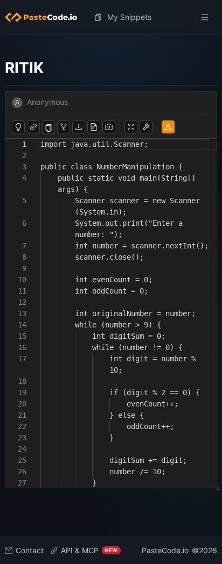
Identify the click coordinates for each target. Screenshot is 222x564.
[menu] (111, 17)
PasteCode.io (165, 550)
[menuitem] (45, 17)
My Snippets (129, 17)
